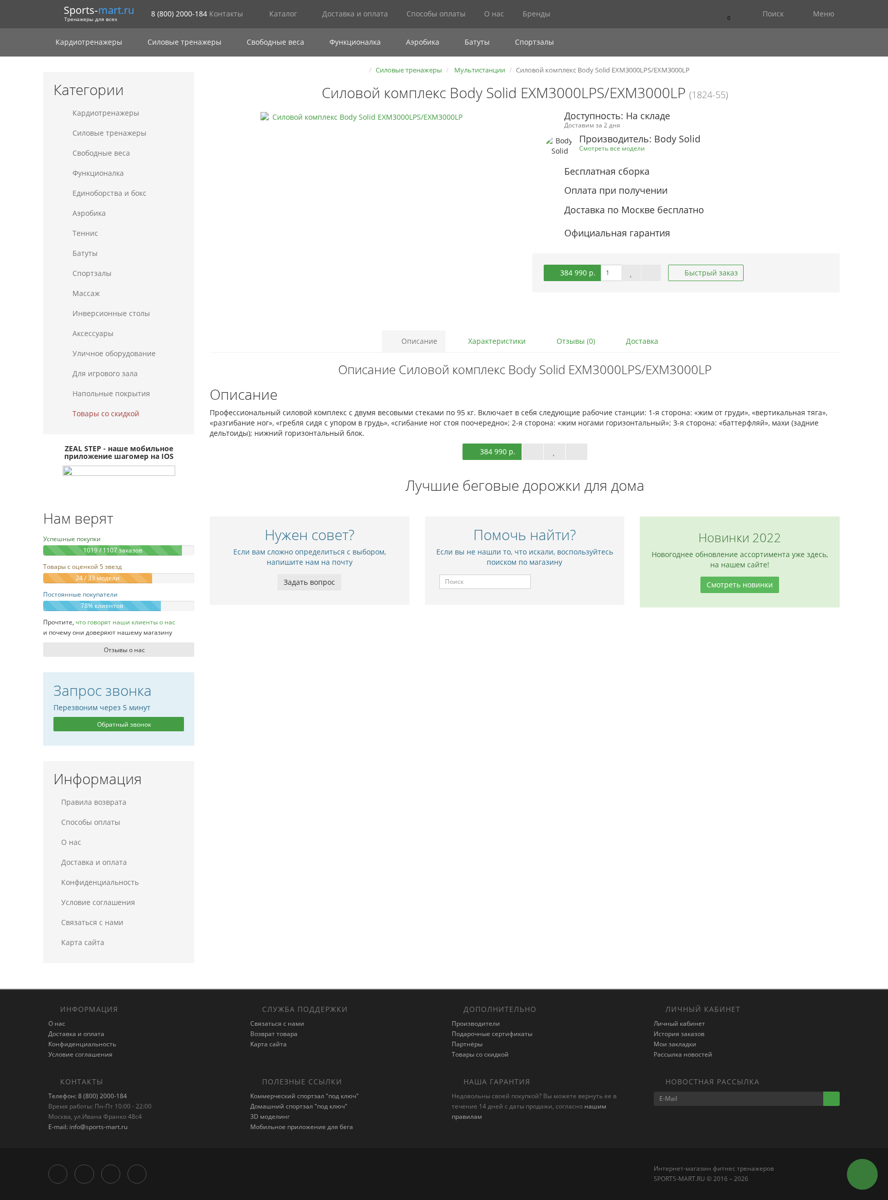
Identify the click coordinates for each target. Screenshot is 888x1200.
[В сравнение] (651, 273)
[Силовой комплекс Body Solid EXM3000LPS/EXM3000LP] (363, 215)
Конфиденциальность (100, 882)
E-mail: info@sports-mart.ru (87, 1126)
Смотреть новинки (740, 584)
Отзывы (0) (574, 341)
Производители (476, 1023)
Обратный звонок (123, 724)
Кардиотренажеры (88, 42)
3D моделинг (270, 1116)
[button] (727, 14)
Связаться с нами (92, 922)
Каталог (283, 14)
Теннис (84, 233)
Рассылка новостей (683, 1054)
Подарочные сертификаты (492, 1033)
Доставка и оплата (354, 14)
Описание (418, 341)
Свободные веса (275, 42)
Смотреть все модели (612, 148)
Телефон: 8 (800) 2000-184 (87, 1096)
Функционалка (355, 42)
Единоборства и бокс (108, 193)
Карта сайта (82, 942)
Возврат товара (274, 1033)
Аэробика (422, 42)
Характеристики (496, 341)
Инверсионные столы (110, 313)
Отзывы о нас (123, 649)
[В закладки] (631, 273)
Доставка (641, 341)
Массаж (85, 293)
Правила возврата (93, 802)
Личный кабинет (679, 1023)
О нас (493, 14)
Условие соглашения (98, 902)
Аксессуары (92, 333)
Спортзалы (533, 42)
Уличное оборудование (113, 353)
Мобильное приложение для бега (301, 1126)
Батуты (477, 42)
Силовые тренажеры (184, 42)
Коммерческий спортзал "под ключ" (304, 1096)
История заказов (679, 1033)
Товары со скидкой (104, 413)
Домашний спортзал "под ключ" (298, 1106)
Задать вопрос (309, 582)
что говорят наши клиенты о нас (125, 622)
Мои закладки (675, 1044)
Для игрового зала (104, 373)
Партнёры (467, 1044)
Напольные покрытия (110, 393)
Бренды (535, 14)
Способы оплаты (435, 14)
